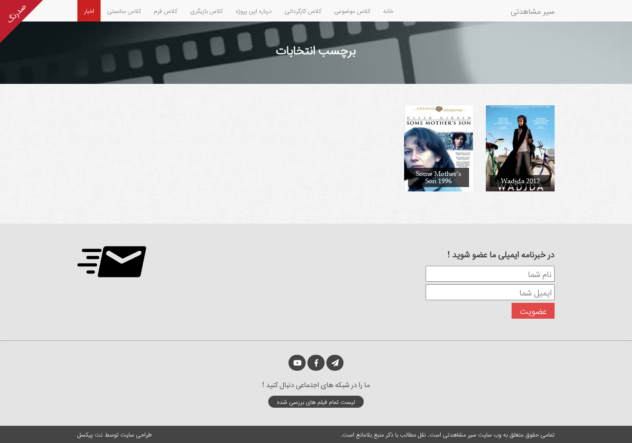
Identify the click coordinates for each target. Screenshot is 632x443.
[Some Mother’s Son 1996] (438, 148)
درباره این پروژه (254, 10)
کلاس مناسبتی (124, 10)
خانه (388, 10)
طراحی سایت (136, 434)
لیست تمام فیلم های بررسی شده (316, 401)
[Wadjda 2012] (520, 148)
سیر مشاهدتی (533, 11)
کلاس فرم (165, 10)
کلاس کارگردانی (303, 10)
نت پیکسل (90, 434)
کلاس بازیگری (206, 10)
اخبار (89, 10)
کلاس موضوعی (352, 10)
